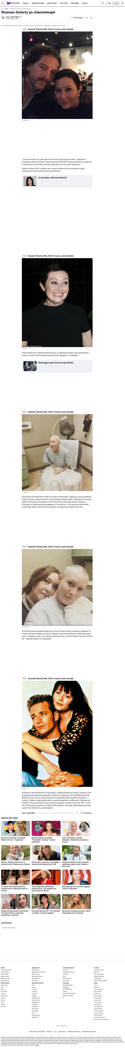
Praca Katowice (98, 1008)
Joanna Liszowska (99, 974)
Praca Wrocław (98, 996)
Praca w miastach (99, 1011)
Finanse (3, 993)
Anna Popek (66, 980)
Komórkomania (36, 1000)
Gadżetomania (36, 1002)
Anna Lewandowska (6, 970)
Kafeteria (34, 996)
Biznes (2, 989)
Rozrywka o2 (35, 1017)
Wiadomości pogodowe (69, 993)
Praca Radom (97, 1000)
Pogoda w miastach (68, 995)
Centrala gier (35, 1011)
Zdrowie (3, 1000)
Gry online (3, 1006)
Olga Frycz (97, 972)
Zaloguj (116, 3)
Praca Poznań (97, 998)
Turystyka (34, 993)
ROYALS (84, 3)
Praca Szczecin (98, 1002)
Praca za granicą (98, 1013)
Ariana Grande (4, 974)
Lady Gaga (35, 980)
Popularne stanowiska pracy (101, 1019)
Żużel (33, 1013)
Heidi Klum (66, 974)
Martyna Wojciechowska (100, 980)
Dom (33, 985)
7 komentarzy (78, 18)
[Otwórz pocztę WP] (102, 3)
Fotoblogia (35, 1004)
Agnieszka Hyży (5, 980)
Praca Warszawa (98, 989)
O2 (63, 997)
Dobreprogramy (36, 998)
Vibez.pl (65, 991)
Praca (2, 1002)
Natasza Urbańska (99, 976)
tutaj (37, 1045)
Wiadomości (4, 985)
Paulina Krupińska (99, 970)
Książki (34, 987)
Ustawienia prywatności (88, 1031)
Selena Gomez (35, 974)
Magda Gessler (36, 978)
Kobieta (3, 998)
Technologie (4, 991)
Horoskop (34, 991)
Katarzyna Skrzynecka (69, 972)
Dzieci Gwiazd (52, 3)
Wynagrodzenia (36, 1015)
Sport (2, 987)
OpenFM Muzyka (67, 989)
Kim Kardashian (67, 978)
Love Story (64, 3)
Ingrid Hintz (15, 17)
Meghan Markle (5, 976)
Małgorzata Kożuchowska (39, 972)
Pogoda (3, 1004)
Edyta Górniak (35, 970)
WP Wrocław (35, 1008)
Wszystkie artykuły (68, 985)
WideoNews (75, 3)
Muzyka (26, 3)
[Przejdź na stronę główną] (3, 5)
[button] (108, 3)
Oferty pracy (97, 987)
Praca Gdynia (97, 1004)
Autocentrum (35, 1006)
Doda (64, 976)
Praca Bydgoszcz (98, 1006)
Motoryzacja (4, 996)
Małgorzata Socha (5, 978)
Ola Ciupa (65, 970)
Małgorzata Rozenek (37, 976)
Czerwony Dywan (38, 3)
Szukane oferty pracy (99, 1017)
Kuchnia (34, 989)
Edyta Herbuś (97, 978)
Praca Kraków (97, 991)
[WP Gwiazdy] (15, 3)
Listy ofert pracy (98, 1015)
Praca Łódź (97, 993)
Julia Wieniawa (5, 972)
